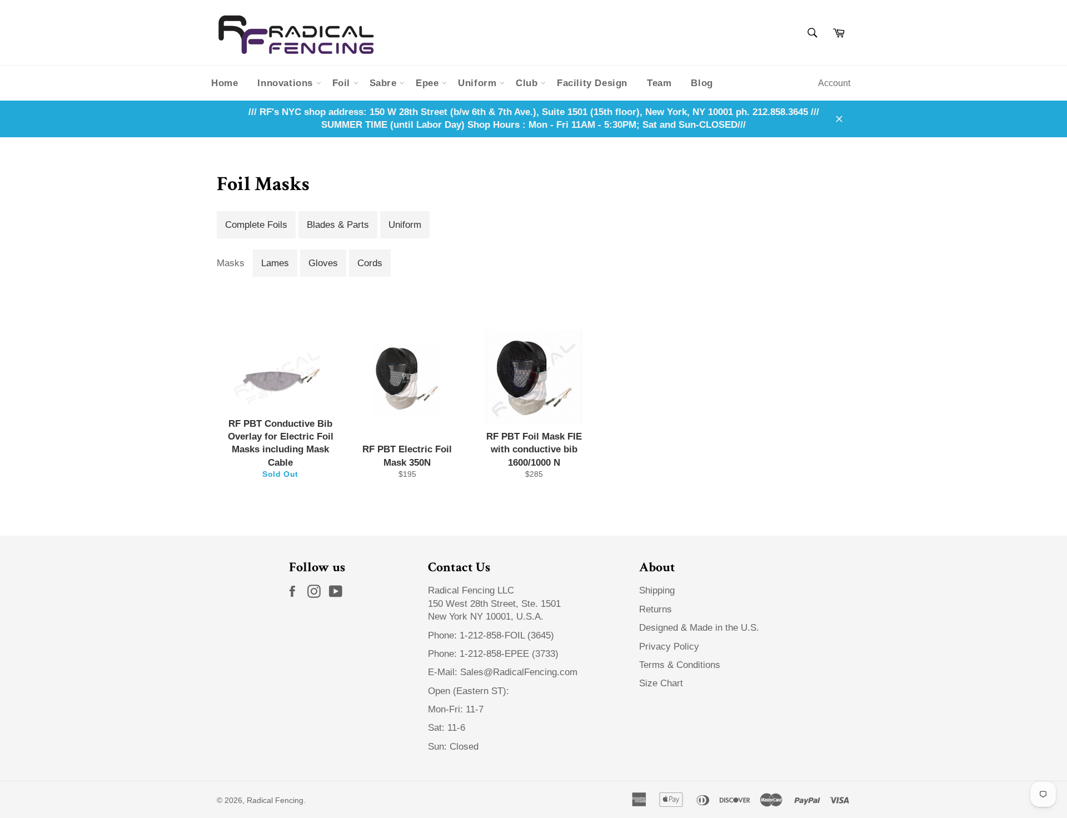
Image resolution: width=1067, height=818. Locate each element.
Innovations (286, 83)
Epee (429, 83)
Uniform (479, 83)
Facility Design (592, 83)
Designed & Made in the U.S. (699, 627)
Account (834, 83)
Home (224, 83)
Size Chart (661, 683)
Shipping (657, 590)
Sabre (385, 83)
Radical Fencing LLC (472, 590)
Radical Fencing (275, 800)
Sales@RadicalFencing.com (518, 672)
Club (528, 83)
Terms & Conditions (679, 665)
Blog (701, 83)
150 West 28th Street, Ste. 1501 (496, 603)
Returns (655, 609)
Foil (342, 83)
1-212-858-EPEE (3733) (509, 654)
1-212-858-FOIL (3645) (507, 635)
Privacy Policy (669, 646)
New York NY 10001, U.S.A (484, 616)
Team (659, 83)
